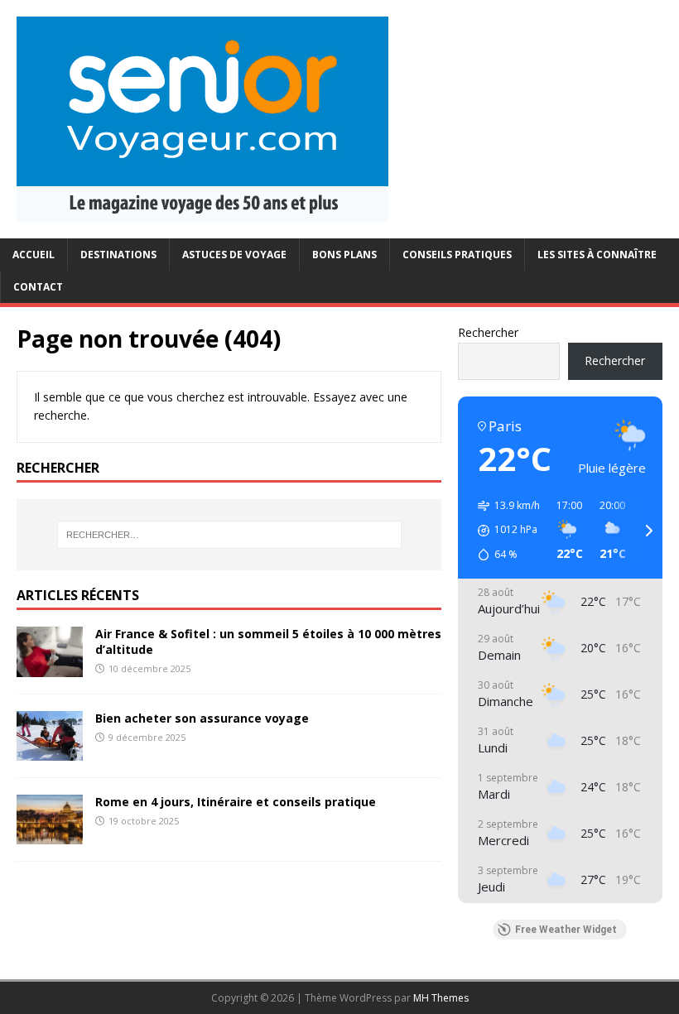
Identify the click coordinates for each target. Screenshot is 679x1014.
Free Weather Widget (566, 929)
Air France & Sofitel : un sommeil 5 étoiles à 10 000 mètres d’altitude (268, 641)
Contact (38, 287)
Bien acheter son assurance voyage (202, 718)
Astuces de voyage (234, 254)
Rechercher (488, 332)
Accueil (33, 254)
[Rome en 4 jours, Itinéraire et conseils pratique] (50, 834)
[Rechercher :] (229, 535)
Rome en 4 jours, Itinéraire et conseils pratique (235, 802)
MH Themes (441, 998)
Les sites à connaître (597, 254)
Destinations (118, 254)
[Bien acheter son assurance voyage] (50, 750)
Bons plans (344, 254)
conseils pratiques (457, 254)
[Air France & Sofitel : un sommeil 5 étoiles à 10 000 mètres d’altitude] (50, 667)
